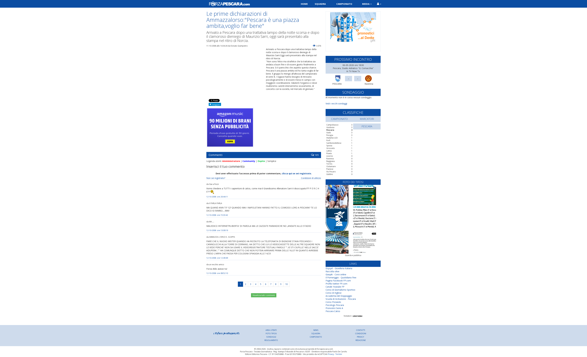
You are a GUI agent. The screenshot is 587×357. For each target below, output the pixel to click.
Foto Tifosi (271, 333)
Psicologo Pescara (335, 305)
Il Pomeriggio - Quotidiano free (341, 277)
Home (304, 3)
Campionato (344, 3)
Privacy (360, 337)
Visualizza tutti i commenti (264, 295)
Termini (338, 354)
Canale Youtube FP (335, 286)
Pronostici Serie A (334, 308)
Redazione (361, 340)
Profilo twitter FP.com (336, 283)
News (315, 330)
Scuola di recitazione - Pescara (341, 298)
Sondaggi (271, 337)
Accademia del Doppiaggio (339, 295)
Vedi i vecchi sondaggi (336, 103)
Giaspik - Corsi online (336, 274)
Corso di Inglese (333, 292)
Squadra (320, 3)
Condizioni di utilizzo (311, 178)
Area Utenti (271, 330)
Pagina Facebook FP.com (338, 280)
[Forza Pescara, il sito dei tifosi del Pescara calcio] (248, 4)
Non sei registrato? (215, 178)
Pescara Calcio (333, 311)
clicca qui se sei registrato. (297, 173)
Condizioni (360, 333)
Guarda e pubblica (353, 255)
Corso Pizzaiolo (333, 302)
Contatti (360, 330)
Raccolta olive (332, 271)
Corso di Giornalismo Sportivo (340, 289)
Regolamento (271, 340)
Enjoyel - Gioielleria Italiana (339, 268)
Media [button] (366, 3)
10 (286, 284)
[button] (379, 4)
